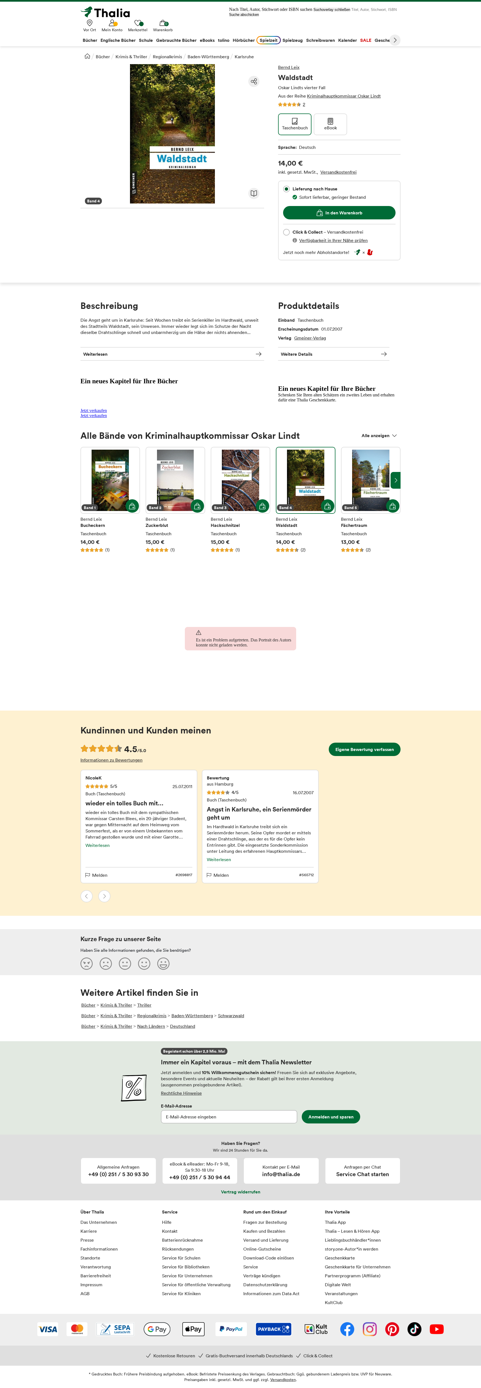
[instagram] (370, 1329)
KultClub (333, 1302)
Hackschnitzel (240, 500)
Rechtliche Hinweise (181, 1093)
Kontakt (170, 1231)
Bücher (103, 56)
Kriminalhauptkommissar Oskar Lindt (344, 96)
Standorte (90, 1258)
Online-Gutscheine (262, 1249)
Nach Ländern (151, 1026)
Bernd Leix (289, 67)
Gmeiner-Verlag (310, 338)
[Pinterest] (392, 1329)
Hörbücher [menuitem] (244, 40)
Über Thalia (92, 1212)
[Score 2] (106, 963)
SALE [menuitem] (365, 40)
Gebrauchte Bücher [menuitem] (176, 40)
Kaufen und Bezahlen (264, 1231)
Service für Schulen (181, 1258)
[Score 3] (125, 963)
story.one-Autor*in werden (351, 1249)
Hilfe (166, 1222)
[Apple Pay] (193, 1329)
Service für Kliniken (181, 1293)
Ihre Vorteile (337, 1212)
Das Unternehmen (98, 1222)
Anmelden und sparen (331, 1117)
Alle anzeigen (375, 435)
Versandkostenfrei (338, 172)
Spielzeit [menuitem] (269, 40)
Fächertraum (371, 500)
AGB (85, 1293)
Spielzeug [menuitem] (293, 40)
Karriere (88, 1231)
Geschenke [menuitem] (386, 40)
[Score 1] (86, 963)
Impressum (91, 1284)
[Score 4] (144, 963)
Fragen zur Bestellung (265, 1222)
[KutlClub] (316, 1329)
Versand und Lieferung (265, 1240)
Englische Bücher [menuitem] (118, 40)
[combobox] (286, 189)
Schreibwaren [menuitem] (320, 40)
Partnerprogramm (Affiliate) (353, 1275)
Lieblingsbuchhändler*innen (353, 1240)
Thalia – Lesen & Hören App (352, 1231)
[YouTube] (437, 1329)
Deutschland (182, 1026)
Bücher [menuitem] (90, 40)
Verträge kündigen (261, 1275)
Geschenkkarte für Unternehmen (358, 1267)
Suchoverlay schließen (331, 10)
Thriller (144, 1005)
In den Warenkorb (343, 213)
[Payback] (273, 1329)
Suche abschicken (244, 15)
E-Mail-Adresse (176, 1106)
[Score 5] (163, 963)
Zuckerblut (175, 500)
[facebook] (347, 1329)
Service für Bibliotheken (186, 1267)
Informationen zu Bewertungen (111, 760)
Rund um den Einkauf (265, 1212)
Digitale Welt (338, 1284)
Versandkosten (283, 1379)
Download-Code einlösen (268, 1258)
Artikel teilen (253, 81)
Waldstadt (305, 500)
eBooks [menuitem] (207, 40)
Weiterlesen (95, 354)
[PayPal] (231, 1329)
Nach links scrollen (85, 480)
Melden (99, 875)
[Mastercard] (77, 1329)
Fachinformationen (99, 1249)
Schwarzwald (231, 1015)
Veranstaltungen (341, 1293)
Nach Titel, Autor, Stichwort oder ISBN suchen (270, 9)
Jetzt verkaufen (93, 410)
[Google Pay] (157, 1329)
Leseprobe (253, 193)
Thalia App (335, 1222)
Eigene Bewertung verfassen (364, 749)
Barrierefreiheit (95, 1275)
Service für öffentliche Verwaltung (196, 1284)
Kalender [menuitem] (347, 40)
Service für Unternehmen (187, 1275)
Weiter (395, 40)
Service (170, 1212)
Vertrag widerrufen (240, 1192)
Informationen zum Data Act (271, 1293)
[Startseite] (87, 56)
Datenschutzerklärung (265, 1284)
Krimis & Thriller (131, 56)
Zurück (86, 896)
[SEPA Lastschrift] (115, 1329)
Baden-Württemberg (208, 56)
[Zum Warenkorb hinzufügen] (132, 506)
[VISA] (47, 1329)
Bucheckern (110, 500)
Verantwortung (95, 1267)
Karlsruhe (244, 56)
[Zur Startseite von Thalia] (108, 12)
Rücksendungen (178, 1249)
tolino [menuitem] (223, 40)
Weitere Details (296, 354)
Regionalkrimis (167, 56)
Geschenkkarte (340, 1258)
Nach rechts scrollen (396, 480)
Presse (87, 1240)
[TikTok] (414, 1329)
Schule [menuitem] (146, 40)
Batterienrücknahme (182, 1240)
